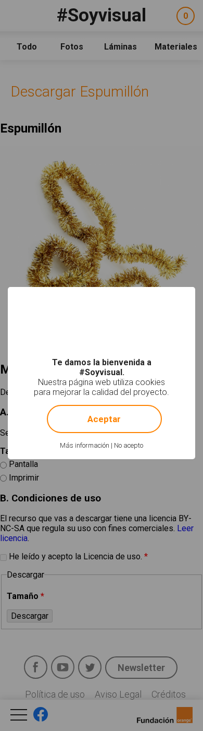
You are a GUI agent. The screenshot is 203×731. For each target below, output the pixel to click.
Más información (84, 445)
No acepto (128, 445)
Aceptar (104, 419)
